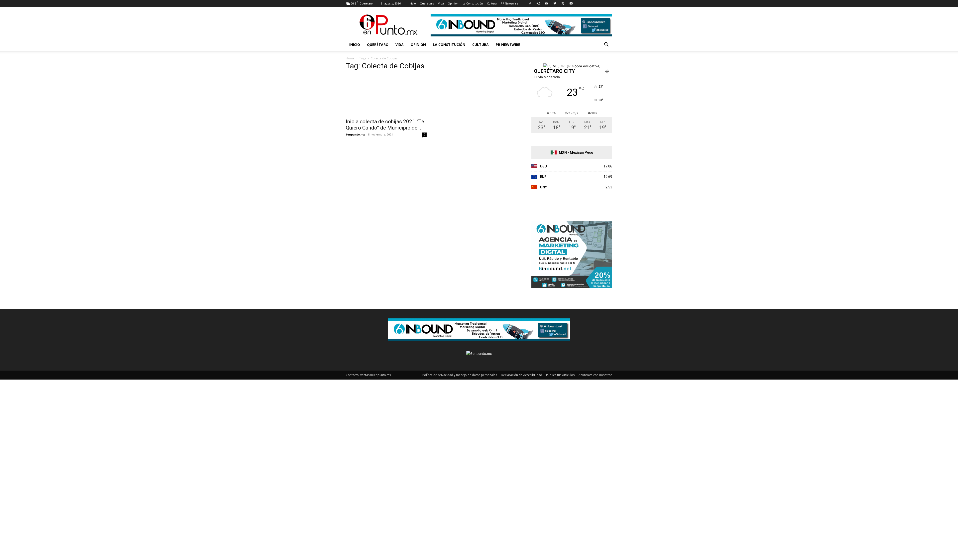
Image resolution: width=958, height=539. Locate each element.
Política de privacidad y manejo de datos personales (459, 375)
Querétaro (427, 3)
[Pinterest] (554, 3)
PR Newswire (509, 3)
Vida (441, 3)
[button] (606, 45)
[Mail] (546, 3)
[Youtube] (571, 3)
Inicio (412, 3)
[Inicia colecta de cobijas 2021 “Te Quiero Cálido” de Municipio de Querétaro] (386, 95)
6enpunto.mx (355, 134)
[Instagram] (538, 3)
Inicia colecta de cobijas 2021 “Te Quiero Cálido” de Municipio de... (385, 125)
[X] (563, 3)
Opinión (453, 3)
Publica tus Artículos (560, 375)
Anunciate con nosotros (595, 375)
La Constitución (473, 3)
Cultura (492, 3)
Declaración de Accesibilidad (521, 375)
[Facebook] (530, 3)
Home (350, 58)
